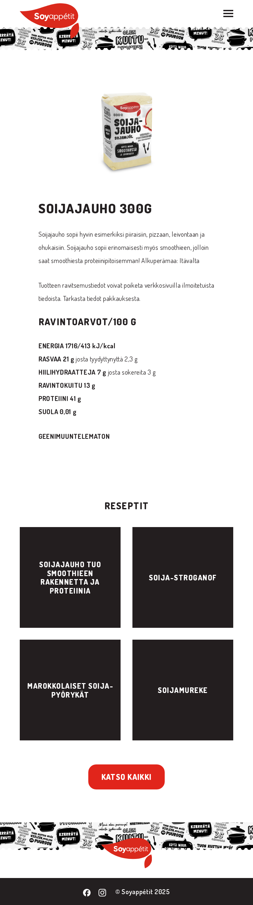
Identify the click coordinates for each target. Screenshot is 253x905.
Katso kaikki (126, 777)
